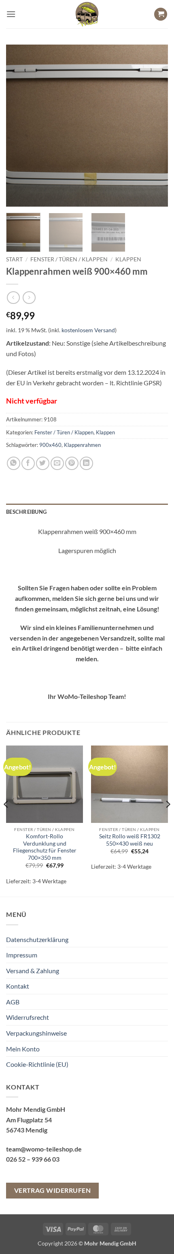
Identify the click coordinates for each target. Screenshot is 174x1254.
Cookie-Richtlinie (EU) (37, 1064)
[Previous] (19, 125)
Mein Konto (23, 1049)
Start (14, 259)
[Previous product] (29, 297)
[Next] (154, 125)
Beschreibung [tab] (26, 511)
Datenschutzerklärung (37, 939)
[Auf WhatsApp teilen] (13, 463)
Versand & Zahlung (32, 970)
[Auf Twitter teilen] (42, 463)
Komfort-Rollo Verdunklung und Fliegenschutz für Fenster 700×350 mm (44, 847)
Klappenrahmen (82, 445)
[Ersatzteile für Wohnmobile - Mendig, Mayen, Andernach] (87, 14)
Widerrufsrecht (27, 1017)
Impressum (21, 955)
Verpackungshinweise (36, 1033)
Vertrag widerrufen (52, 1190)
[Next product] (13, 297)
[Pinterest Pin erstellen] (72, 463)
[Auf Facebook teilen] (28, 463)
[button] (11, 14)
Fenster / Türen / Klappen (69, 259)
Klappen (128, 259)
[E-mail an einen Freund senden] (57, 463)
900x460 (50, 445)
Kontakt (17, 986)
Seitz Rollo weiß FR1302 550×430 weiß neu (129, 840)
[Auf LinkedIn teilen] (86, 463)
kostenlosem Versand (88, 330)
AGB (12, 1002)
